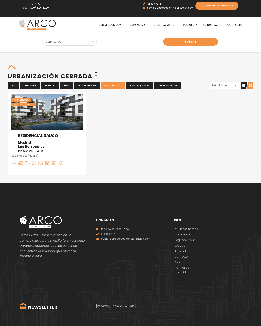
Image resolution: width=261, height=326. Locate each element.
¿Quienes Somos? (187, 229)
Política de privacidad (182, 270)
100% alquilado (139, 85)
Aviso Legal (182, 262)
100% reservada (87, 85)
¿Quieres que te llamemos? (217, 5)
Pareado (50, 85)
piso (66, 85)
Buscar (190, 42)
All (13, 85)
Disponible (30, 85)
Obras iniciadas (167, 85)
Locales (180, 245)
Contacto (181, 257)
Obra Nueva (183, 234)
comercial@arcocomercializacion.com (170, 7)
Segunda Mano (185, 240)
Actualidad (182, 251)
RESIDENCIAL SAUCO (38, 135)
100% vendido (113, 85)
